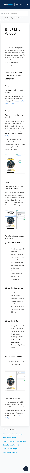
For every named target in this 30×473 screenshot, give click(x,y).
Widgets (8, 136)
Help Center (19, 4)
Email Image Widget (10, 452)
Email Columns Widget (11, 445)
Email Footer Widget (10, 449)
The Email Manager (9, 438)
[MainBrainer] (8, 4)
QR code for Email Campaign (13, 434)
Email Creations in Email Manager (14, 441)
